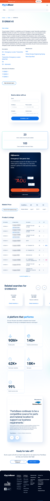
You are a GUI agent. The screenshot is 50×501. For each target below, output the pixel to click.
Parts (9, 17)
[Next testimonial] (17, 438)
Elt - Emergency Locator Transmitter (12, 52)
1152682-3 (5, 76)
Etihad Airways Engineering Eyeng (35, 54)
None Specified (30, 56)
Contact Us (40, 475)
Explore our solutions (18, 461)
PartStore (19, 486)
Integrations (33, 477)
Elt (3, 62)
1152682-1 (5, 71)
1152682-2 (5, 74)
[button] (32, 113)
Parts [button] (4, 10)
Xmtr (3, 54)
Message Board (33, 483)
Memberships (33, 475)
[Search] (47, 10)
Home (3, 17)
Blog (39, 477)
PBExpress (19, 481)
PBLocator (19, 479)
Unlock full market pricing (10, 209)
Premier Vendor (17, 227)
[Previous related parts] (38, 287)
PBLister (19, 489)
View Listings (5, 28)
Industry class (29, 111)
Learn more (25, 194)
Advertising (26, 488)
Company (13, 111)
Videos (39, 486)
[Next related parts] (44, 287)
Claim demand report (9, 83)
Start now (39, 1)
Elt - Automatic (6, 64)
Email (12, 98)
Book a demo (33, 461)
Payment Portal (41, 490)
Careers (39, 488)
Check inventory (13, 303)
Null (27, 51)
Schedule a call (24, 118)
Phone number (29, 104)
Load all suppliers (24, 276)
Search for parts (33, 480)
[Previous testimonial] (12, 438)
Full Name (13, 104)
